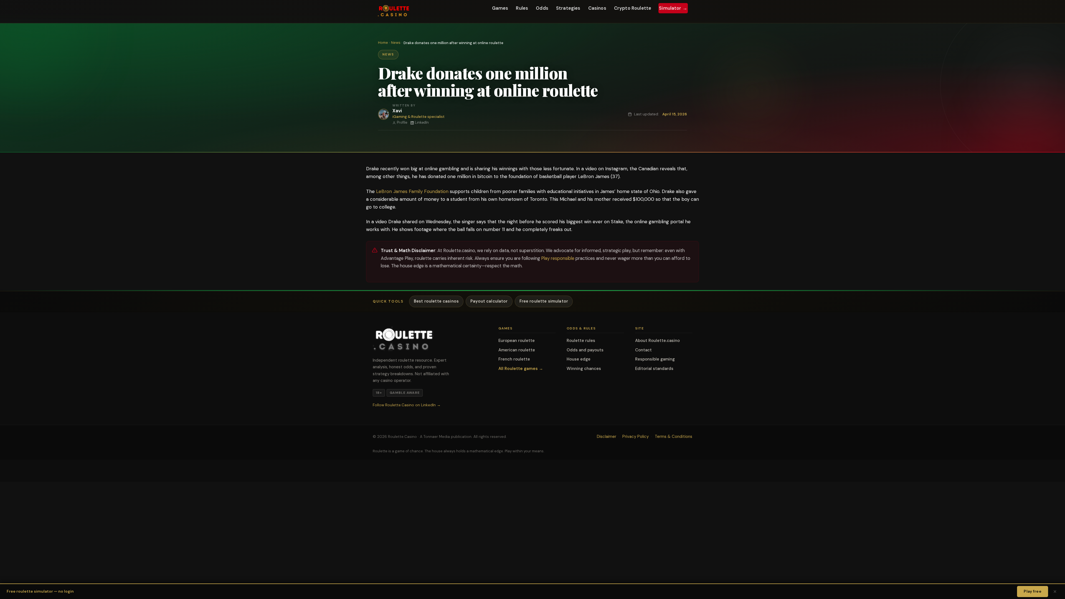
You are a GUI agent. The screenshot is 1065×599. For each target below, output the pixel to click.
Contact (643, 350)
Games (500, 8)
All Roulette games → (520, 368)
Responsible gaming (655, 359)
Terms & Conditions (673, 436)
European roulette (516, 340)
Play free (1032, 591)
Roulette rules (581, 340)
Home (383, 42)
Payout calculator (489, 301)
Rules (522, 8)
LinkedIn (422, 122)
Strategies (568, 8)
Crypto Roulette (632, 8)
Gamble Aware (405, 392)
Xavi (397, 111)
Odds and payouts (585, 350)
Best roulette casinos (436, 301)
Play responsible (557, 258)
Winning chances (584, 368)
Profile (402, 122)
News (395, 42)
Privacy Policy (635, 436)
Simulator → (673, 8)
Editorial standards (654, 368)
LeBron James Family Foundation (412, 191)
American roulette (516, 350)
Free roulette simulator (543, 301)
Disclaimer (606, 436)
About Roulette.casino (657, 340)
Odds (542, 8)
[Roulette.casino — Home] (394, 11)
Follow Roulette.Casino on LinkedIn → (407, 405)
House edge (578, 359)
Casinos (597, 8)
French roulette (514, 359)
